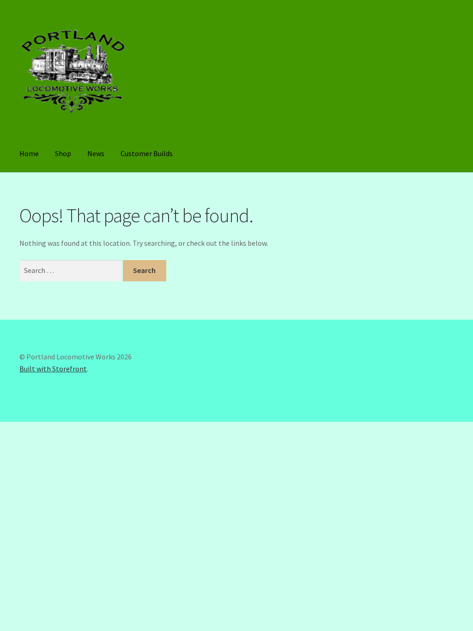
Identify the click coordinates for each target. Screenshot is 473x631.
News (95, 153)
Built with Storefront (53, 368)
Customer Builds (147, 153)
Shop (63, 153)
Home (29, 153)
